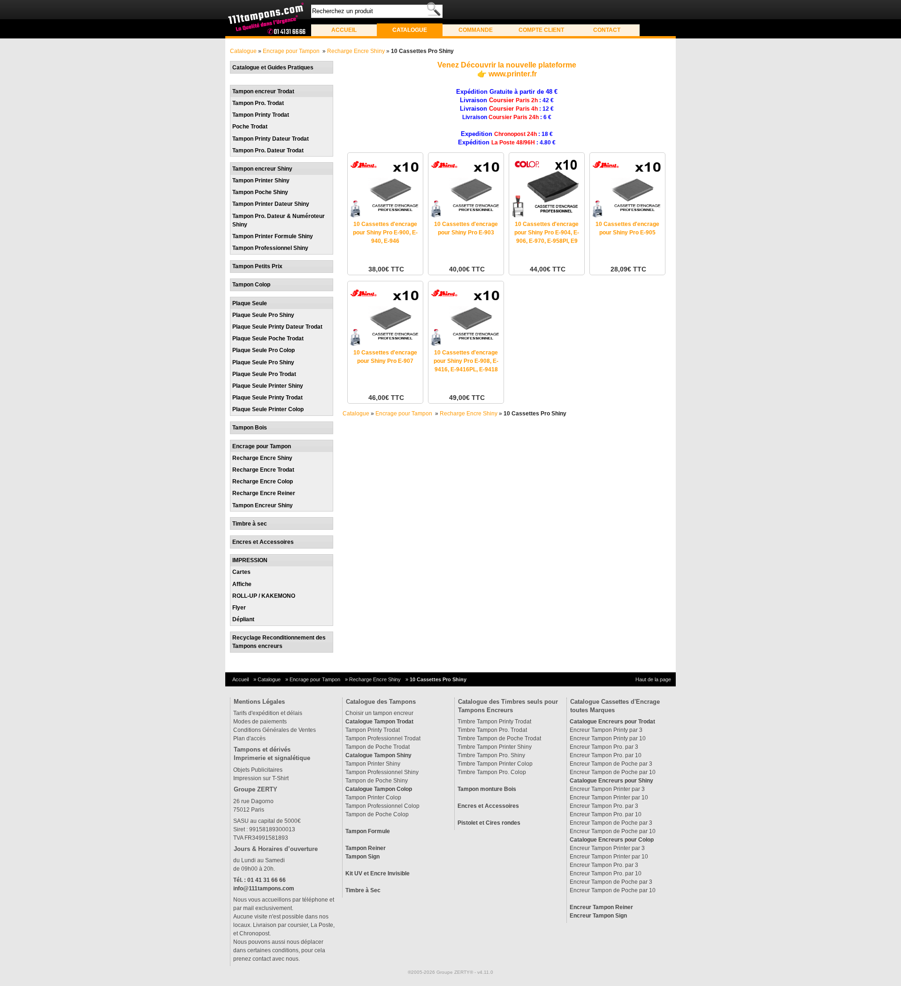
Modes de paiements (260, 721)
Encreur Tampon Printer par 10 (609, 797)
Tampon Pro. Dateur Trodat (268, 150)
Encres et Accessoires (263, 542)
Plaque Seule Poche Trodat (268, 338)
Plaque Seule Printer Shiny (267, 386)
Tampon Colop (251, 284)
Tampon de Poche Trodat (377, 747)
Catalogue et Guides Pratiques (272, 67)
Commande (475, 30)
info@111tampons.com (263, 888)
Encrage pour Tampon (292, 51)
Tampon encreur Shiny (262, 169)
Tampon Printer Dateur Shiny (270, 204)
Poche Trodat (249, 126)
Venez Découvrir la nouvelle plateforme (506, 65)
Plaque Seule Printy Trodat (267, 397)
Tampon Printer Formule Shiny (272, 236)
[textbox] (377, 11)
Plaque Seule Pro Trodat (264, 374)
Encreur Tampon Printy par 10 (608, 738)
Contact (606, 30)
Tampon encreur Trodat (263, 91)
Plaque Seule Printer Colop (268, 409)
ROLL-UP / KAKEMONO (263, 596)
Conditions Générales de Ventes (274, 730)
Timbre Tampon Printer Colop (495, 763)
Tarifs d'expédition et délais (267, 713)
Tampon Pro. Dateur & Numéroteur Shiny (278, 220)
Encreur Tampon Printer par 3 (607, 789)
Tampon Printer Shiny (261, 180)
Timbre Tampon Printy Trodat (494, 721)
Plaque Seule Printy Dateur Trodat (277, 327)
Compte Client (541, 30)
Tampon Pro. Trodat (258, 103)
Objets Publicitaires (258, 770)
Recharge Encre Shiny (356, 51)
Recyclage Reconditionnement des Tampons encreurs (279, 641)
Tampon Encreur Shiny (262, 505)
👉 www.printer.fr (507, 74)
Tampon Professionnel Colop (382, 806)
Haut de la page (653, 679)
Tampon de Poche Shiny (376, 780)
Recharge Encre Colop (262, 481)
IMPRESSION (249, 560)
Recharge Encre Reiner (263, 493)
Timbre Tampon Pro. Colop (492, 772)
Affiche (242, 584)
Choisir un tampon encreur (379, 713)
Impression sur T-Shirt (261, 778)
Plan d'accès (249, 738)
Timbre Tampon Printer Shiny (495, 747)
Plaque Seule (249, 303)
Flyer (239, 607)
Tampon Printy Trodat (260, 115)
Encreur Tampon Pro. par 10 (605, 755)
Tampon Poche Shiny (260, 192)
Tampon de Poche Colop (377, 814)
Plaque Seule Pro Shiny (263, 315)
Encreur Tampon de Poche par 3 (611, 763)
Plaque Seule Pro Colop (263, 350)
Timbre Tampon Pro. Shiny (491, 755)
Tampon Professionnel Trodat (382, 738)
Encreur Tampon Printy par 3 (606, 730)
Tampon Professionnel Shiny (270, 248)
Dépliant (243, 619)
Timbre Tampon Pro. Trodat (492, 730)
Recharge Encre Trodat (263, 470)
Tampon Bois (249, 427)
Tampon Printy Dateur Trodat (270, 138)
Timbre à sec (249, 523)
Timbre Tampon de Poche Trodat (499, 738)
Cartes (241, 572)
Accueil (344, 30)
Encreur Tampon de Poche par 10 (613, 772)
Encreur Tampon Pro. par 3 (604, 747)
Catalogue (409, 30)
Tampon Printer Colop (373, 797)
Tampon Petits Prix (257, 266)
